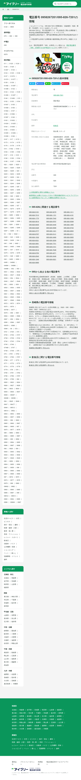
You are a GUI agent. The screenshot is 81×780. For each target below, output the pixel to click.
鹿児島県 (7, 684)
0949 (18, 458)
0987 (12, 493)
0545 (6, 281)
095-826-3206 (51, 240)
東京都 (6, 596)
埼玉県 (6, 600)
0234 (12, 174)
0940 (12, 452)
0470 (17, 250)
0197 (12, 161)
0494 (17, 259)
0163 (6, 120)
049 (5, 259)
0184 (6, 152)
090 (16, 36)
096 (18, 467)
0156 (13, 108)
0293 (17, 224)
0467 (6, 250)
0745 (6, 344)
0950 (11, 461)
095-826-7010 (34, 215)
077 (11, 360)
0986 (6, 493)
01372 (12, 76)
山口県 (6, 659)
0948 (12, 458)
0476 (12, 253)
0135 (12, 73)
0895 (18, 442)
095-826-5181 (34, 212)
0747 (13, 347)
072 (16, 328)
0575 (6, 306)
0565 (12, 297)
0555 (18, 287)
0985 (18, 489)
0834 (17, 388)
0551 (17, 284)
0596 (12, 322)
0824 (18, 382)
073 (18, 332)
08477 (12, 404)
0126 (12, 66)
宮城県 (13, 581)
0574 (18, 303)
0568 (12, 300)
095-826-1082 (69, 218)
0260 (17, 196)
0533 (18, 272)
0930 (6, 452)
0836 (12, 392)
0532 (12, 272)
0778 (18, 366)
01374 (6, 79)
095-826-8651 (34, 247)
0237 (6, 177)
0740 (18, 338)
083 (5, 388)
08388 (6, 398)
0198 (18, 161)
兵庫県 (13, 637)
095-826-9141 (51, 234)
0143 (6, 92)
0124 (17, 63)
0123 (11, 63)
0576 (12, 306)
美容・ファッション (11, 534)
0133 (13, 70)
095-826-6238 (69, 250)
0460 (16, 243)
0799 (12, 379)
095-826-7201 (58, 95)
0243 (6, 183)
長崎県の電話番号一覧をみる (39, 348)
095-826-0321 (69, 243)
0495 (6, 262)
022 (5, 164)
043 (11, 237)
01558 (6, 108)
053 (18, 268)
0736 (12, 335)
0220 (11, 164)
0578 (6, 313)
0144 (12, 92)
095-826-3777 (34, 231)
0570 (6, 54)
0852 (13, 410)
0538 (18, 275)
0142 (13, 89)
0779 (6, 369)
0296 (18, 227)
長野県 (13, 615)
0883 (17, 433)
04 (5, 234)
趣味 (16, 524)
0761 (11, 354)
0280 (11, 215)
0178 (12, 145)
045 (5, 243)
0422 (15, 234)
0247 (6, 186)
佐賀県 (13, 674)
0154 (18, 101)
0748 (6, 351)
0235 (18, 174)
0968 (12, 474)
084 (5, 401)
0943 (6, 455)
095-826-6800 (69, 231)
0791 (12, 373)
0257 (12, 193)
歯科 (5, 559)
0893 (6, 442)
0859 (6, 420)
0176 (6, 145)
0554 (12, 287)
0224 (6, 167)
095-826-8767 (34, 234)
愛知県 (13, 631)
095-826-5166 (69, 247)
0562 (12, 294)
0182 (11, 149)
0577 (13, 309)
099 (18, 493)
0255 (18, 190)
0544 (17, 278)
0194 (18, 158)
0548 (18, 281)
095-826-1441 (51, 231)
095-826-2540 (34, 256)
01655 (6, 133)
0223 (17, 164)
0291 (11, 224)
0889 (6, 439)
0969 (18, 474)
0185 (12, 152)
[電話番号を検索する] (55, 4)
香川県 (6, 662)
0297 (6, 231)
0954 (6, 464)
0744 (18, 341)
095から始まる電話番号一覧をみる (41, 293)
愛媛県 (13, 662)
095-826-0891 (34, 243)
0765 (6, 357)
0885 (12, 436)
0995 (18, 499)
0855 (18, 414)
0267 (18, 202)
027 (18, 205)
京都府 (6, 640)
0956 (18, 464)
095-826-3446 (51, 256)
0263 (12, 199)
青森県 (13, 578)
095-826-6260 (69, 253)
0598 (13, 325)
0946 (18, 455)
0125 (6, 66)
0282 (17, 215)
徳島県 (13, 659)
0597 (18, 322)
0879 (18, 429)
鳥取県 (6, 652)
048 (11, 256)
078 (11, 369)
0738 (6, 338)
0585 (12, 316)
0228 (6, 171)
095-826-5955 (69, 237)
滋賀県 (13, 640)
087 (18, 426)
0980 (17, 483)
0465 (12, 246)
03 (17, 231)
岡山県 (6, 655)
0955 (12, 464)
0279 (18, 212)
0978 (18, 480)
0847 (6, 404)
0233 (6, 174)
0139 (12, 82)
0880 (11, 433)
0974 (6, 480)
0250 (6, 190)
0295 (12, 227)
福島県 (6, 587)
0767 (18, 357)
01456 (6, 95)
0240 (6, 180)
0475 (6, 253)
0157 (13, 111)
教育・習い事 (8, 531)
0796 (12, 376)
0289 (18, 221)
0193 (12, 158)
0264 (18, 199)
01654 (12, 130)
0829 (18, 385)
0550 (11, 284)
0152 (6, 101)
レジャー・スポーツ (11, 537)
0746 (12, 344)
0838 (6, 395)
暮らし (13, 553)
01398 (6, 89)
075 (18, 351)
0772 (12, 363)
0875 (6, 429)
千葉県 (13, 600)
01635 (13, 123)
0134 (6, 73)
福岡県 (6, 674)
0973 (17, 477)
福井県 (13, 621)
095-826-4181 (69, 215)
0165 (6, 130)
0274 (12, 209)
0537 (12, 275)
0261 (6, 199)
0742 (6, 341)
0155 (13, 104)
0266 (12, 202)
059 (11, 319)
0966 (18, 470)
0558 (18, 291)
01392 (6, 85)
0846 (17, 401)
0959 (12, 467)
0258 (18, 193)
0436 (17, 237)
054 (11, 278)
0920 (11, 448)
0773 (18, 363)
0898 (18, 445)
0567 (6, 300)
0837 (18, 392)
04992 (12, 262)
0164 (6, 126)
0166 (13, 136)
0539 (6, 278)
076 (5, 354)
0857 (12, 417)
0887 (18, 436)
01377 (13, 79)
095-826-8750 (34, 253)
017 (11, 139)
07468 (6, 347)
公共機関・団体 (9, 547)
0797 (18, 376)
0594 (17, 319)
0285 (18, 218)
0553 (6, 287)
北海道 (6, 578)
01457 (13, 95)
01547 (6, 104)
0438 (6, 240)
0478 (18, 253)
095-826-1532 (34, 237)
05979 (6, 325)
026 (11, 196)
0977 (12, 480)
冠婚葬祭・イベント (11, 556)
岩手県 (6, 581)
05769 (6, 309)
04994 (6, 265)
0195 (6, 161)
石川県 (6, 621)
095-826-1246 (34, 259)
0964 (6, 470)
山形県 (13, 584)
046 (10, 243)
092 (5, 448)
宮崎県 (13, 680)
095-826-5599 (69, 221)
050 (5, 45)
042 (9, 234)
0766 (12, 357)
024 (18, 177)
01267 (6, 70)
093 (17, 448)
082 (18, 379)
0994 (12, 499)
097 (5, 477)
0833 (11, 388)
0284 (12, 218)
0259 (6, 196)
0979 (6, 483)
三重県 (13, 634)
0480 (17, 256)
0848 (6, 407)
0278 (12, 212)
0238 (12, 177)
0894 (12, 442)
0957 (6, 467)
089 (11, 439)
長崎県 (6, 677)
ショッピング (8, 550)
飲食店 (55, 125)
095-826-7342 (51, 218)
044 (18, 240)
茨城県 (6, 603)
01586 (12, 114)
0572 (6, 303)
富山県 (13, 618)
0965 (12, 470)
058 (11, 313)
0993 (6, 499)
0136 (18, 73)
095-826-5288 (69, 240)
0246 (18, 183)
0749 (12, 351)
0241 (12, 180)
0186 (18, 152)
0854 (12, 414)
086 (11, 420)
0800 (12, 27)
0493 (11, 259)
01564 (6, 111)
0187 (6, 155)
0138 (6, 82)
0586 (18, 316)
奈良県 (6, 643)
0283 (6, 218)
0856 (6, 417)
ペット (6, 553)
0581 (17, 313)
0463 (6, 246)
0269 (12, 205)
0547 (12, 281)
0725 (12, 332)
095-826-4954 (69, 256)
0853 (6, 414)
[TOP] (3, 9)
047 (11, 250)
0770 (17, 360)
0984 (12, 489)
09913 (13, 496)
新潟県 (6, 618)
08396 (13, 398)
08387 (12, 395)
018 (5, 149)
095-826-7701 (51, 243)
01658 (6, 136)
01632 (12, 120)
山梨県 (6, 615)
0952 (17, 461)
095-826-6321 (51, 259)
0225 (12, 167)
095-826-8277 (69, 259)
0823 (12, 382)
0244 (12, 183)
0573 (12, 303)
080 (10, 36)
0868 (6, 426)
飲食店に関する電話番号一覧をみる (41, 365)
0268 (6, 205)
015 (18, 98)
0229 (12, 171)
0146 (6, 98)
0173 (6, 142)
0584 (6, 316)
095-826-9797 (51, 221)
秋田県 (6, 584)
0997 (19, 502)
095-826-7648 (51, 250)
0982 (13, 486)
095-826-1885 (69, 224)
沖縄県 (15, 684)
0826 (6, 385)
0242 (18, 180)
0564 (6, 297)
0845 (11, 401)
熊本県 (13, 677)
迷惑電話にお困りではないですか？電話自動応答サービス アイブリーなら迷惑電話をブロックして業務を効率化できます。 (53, 196)
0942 (18, 452)
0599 (6, 328)
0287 (6, 221)
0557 (12, 291)
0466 (18, 246)
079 (17, 369)
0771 (6, 363)
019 (11, 155)
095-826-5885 (34, 262)
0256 (6, 193)
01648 (12, 126)
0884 (6, 436)
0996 (6, 502)
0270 (6, 209)
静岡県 (6, 631)
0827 (12, 385)
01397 (13, 85)
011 (5, 63)
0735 (6, 335)
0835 (6, 392)
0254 (12, 190)
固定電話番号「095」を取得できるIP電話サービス (52, 46)
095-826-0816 (34, 221)
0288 (12, 221)
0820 (6, 382)
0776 (12, 366)
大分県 (6, 680)
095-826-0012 (34, 250)
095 (5, 461)
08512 (12, 407)
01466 (12, 98)
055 (5, 284)
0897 (12, 445)
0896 (6, 445)
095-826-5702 (69, 228)
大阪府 (6, 637)
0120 (6, 27)
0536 (6, 275)
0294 (6, 227)
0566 (18, 297)
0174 (12, 142)
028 (5, 215)
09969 (12, 502)
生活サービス (8, 518)
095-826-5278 (51, 212)
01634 (6, 123)
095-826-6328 (34, 228)
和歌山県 (14, 643)
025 (18, 186)
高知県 (6, 665)
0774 (6, 366)
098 (11, 483)
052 (12, 268)
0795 (6, 376)
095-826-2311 (69, 234)
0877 (12, 429)
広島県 (13, 655)
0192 (6, 158)
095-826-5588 (51, 228)
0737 (18, 335)
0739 (12, 338)
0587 (6, 319)
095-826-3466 (51, 237)
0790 (6, 373)
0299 (12, 231)
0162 (13, 117)
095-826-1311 (69, 212)
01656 (13, 133)
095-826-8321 (34, 240)
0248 (12, 186)
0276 (18, 209)
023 (18, 171)
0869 (12, 426)
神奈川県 (14, 596)
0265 (6, 202)
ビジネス (7, 521)
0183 (17, 149)
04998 (6, 268)
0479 (6, 256)
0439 (12, 240)
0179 (18, 145)
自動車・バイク (9, 543)
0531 (6, 272)
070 (5, 36)
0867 (18, 423)
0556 (6, 291)
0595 (6, 322)
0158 (6, 114)
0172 (17, 139)
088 (5, 433)
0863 (17, 420)
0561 (6, 294)
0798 (6, 379)
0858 (18, 417)
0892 (17, 439)
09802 (6, 486)
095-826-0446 (51, 224)
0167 (6, 139)
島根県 (13, 652)
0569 (18, 300)
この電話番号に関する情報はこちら (41, 192)
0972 (11, 477)
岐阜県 (6, 634)
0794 (18, 373)
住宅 (17, 518)
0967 (6, 474)
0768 (6, 360)
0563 (18, 294)
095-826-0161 (51, 247)
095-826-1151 (51, 215)
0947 (6, 458)
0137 (6, 76)
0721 (6, 332)
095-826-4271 (51, 253)
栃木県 (13, 603)
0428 (6, 237)
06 (11, 328)
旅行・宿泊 (8, 524)
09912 (6, 496)
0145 (18, 92)
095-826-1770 (34, 218)
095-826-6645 (34, 224)
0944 (12, 455)
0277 (6, 212)
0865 (6, 423)
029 (5, 224)
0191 (17, 155)
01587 (6, 117)
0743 (12, 341)
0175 (18, 142)
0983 (6, 489)
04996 (13, 265)
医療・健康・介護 (10, 528)
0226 (18, 167)
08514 (6, 410)
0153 (12, 101)
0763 (17, 354)
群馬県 (6, 606)
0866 (12, 423)
